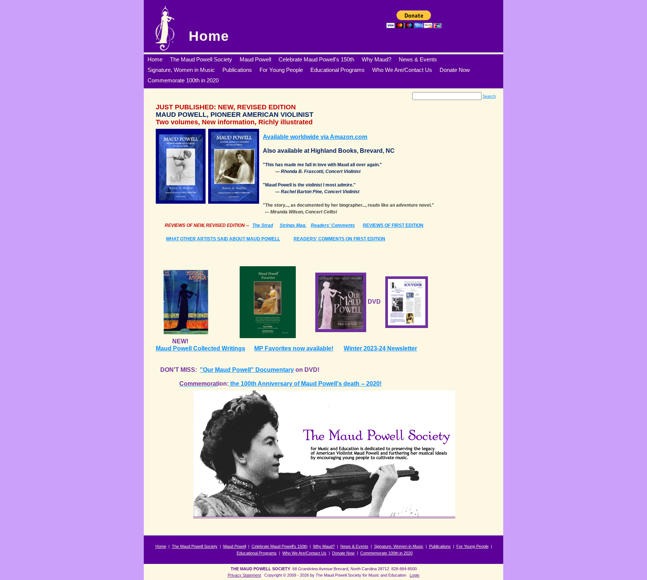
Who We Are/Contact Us (304, 553)
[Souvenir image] (406, 301)
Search (489, 96)
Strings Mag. (293, 225)
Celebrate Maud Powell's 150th (279, 546)
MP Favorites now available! (293, 348)
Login (414, 575)
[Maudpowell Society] (164, 28)
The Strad (262, 225)
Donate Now (343, 553)
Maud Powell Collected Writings (200, 348)
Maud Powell (234, 546)
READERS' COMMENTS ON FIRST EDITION (339, 239)
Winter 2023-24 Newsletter (380, 348)
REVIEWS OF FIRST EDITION (393, 225)
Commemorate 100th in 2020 (386, 553)
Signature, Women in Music (398, 546)
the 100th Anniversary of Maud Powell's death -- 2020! (305, 383)
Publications (440, 546)
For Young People (472, 546)
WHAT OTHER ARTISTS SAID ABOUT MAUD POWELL (223, 239)
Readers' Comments (333, 225)
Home (209, 36)
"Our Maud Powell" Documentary (247, 370)
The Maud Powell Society (195, 546)
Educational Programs (257, 553)
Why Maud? (324, 546)
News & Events (354, 546)
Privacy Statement (244, 575)
